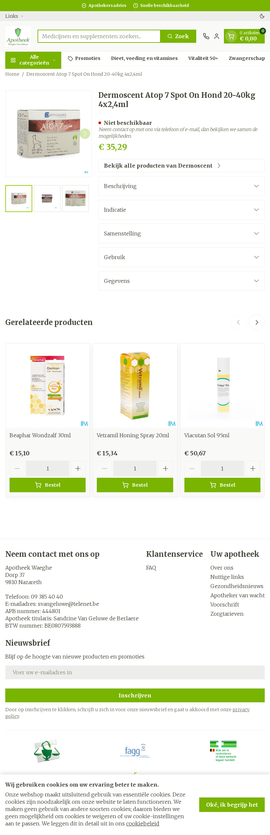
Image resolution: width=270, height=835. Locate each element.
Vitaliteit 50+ (203, 58)
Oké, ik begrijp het (232, 804)
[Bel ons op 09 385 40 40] (206, 36)
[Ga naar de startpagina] (18, 36)
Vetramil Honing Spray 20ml (133, 435)
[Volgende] (85, 133)
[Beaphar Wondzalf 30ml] (48, 386)
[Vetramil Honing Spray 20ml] (135, 386)
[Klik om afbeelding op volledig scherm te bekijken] (49, 134)
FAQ (151, 567)
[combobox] (99, 36)
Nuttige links (227, 577)
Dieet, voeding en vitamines (144, 58)
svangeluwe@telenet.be (68, 604)
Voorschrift (224, 604)
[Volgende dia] (257, 322)
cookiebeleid (142, 823)
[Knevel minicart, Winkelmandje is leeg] (231, 36)
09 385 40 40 (47, 596)
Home (12, 74)
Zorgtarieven (227, 613)
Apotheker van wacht (237, 595)
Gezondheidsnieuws (236, 586)
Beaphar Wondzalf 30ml (40, 435)
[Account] (216, 36)
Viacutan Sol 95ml (207, 435)
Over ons (221, 567)
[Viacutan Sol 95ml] (222, 386)
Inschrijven (135, 695)
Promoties (87, 58)
